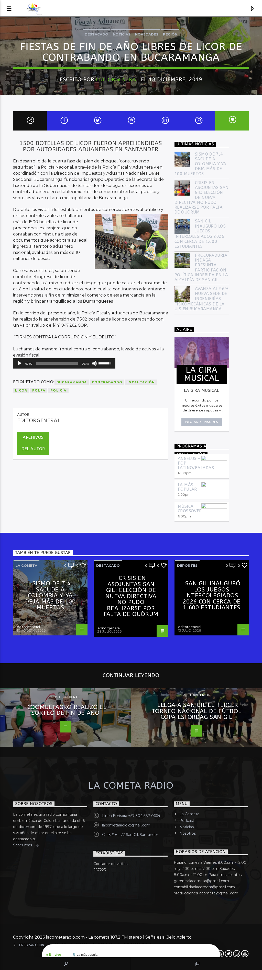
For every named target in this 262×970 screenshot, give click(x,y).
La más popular (187, 487)
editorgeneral (117, 79)
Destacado (96, 34)
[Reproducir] (19, 363)
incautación (141, 382)
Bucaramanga (72, 382)
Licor (21, 390)
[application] (64, 363)
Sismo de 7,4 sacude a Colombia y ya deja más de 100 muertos (200, 164)
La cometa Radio (131, 785)
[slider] (57, 363)
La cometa (26, 565)
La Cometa (189, 814)
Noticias (121, 34)
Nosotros (187, 833)
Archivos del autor (33, 443)
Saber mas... (24, 845)
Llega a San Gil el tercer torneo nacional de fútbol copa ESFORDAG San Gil (197, 711)
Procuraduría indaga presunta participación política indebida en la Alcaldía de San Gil (201, 267)
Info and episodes (201, 422)
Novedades (146, 34)
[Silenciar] (94, 363)
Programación (32, 945)
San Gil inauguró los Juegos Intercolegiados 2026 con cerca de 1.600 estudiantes (200, 234)
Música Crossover (190, 508)
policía (58, 390)
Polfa (38, 390)
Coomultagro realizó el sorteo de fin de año (66, 710)
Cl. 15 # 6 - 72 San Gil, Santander (130, 834)
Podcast (186, 820)
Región (170, 34)
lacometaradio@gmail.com (126, 825)
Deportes (187, 565)
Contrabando (107, 382)
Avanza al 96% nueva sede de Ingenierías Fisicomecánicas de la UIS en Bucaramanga (201, 298)
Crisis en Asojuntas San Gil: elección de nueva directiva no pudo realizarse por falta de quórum (201, 197)
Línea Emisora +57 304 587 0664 (131, 815)
